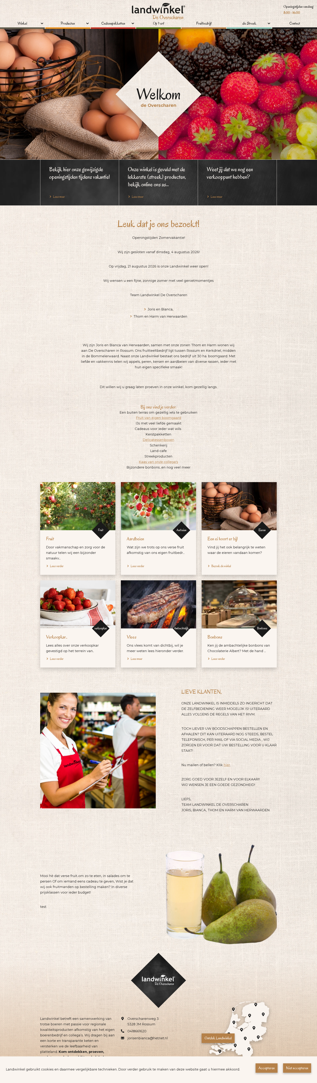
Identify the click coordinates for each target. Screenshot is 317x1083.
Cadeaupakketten (113, 23)
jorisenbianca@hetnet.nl (147, 1038)
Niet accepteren (297, 1068)
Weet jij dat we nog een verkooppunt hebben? (230, 173)
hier (227, 765)
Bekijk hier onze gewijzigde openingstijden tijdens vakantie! (79, 173)
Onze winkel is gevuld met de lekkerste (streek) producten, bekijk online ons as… (157, 177)
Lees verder (56, 566)
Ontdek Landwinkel (218, 1038)
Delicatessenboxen (158, 440)
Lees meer (136, 659)
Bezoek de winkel (221, 566)
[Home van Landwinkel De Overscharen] (158, 12)
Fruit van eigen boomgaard (158, 418)
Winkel (22, 23)
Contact (294, 23)
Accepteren (266, 1068)
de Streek (249, 23)
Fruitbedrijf (204, 23)
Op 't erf (158, 23)
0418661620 (136, 1031)
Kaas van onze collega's (158, 462)
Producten (68, 23)
